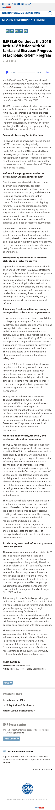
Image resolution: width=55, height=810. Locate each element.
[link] (8, 31)
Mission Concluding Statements (18, 710)
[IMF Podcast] (22, 4)
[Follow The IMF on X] (3, 4)
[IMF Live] (39, 806)
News (6, 682)
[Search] (50, 13)
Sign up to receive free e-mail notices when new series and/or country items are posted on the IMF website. (26, 759)
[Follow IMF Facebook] (6, 4)
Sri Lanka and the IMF (13, 700)
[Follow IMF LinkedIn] (9, 4)
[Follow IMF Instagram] (12, 4)
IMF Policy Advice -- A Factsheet (17, 705)
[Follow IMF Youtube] (18, 4)
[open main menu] (50, 6)
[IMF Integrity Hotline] (29, 4)
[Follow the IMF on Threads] (15, 4)
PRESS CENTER (10, 738)
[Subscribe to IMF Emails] (26, 4)
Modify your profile (41, 769)
